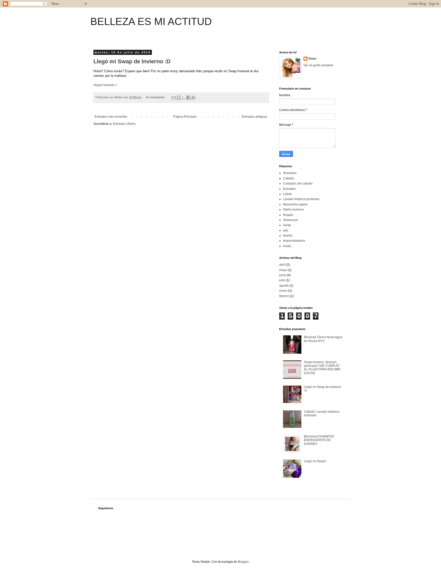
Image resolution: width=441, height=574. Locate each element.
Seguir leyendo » (105, 85)
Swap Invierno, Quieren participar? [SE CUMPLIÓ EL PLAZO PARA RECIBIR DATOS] (322, 367)
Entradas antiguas (254, 116)
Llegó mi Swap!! (315, 461)
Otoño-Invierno (293, 209)
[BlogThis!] (178, 97)
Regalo (288, 215)
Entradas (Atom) (124, 124)
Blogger (243, 562)
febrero (284, 296)
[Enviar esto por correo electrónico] (173, 97)
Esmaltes (289, 189)
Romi (312, 58)
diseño (287, 235)
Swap (287, 225)
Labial (287, 194)
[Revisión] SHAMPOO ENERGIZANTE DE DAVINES (319, 440)
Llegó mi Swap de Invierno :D (131, 61)
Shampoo (290, 173)
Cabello (288, 178)
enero (283, 290)
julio (282, 280)
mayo (283, 270)
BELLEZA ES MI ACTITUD (151, 21)
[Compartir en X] (183, 97)
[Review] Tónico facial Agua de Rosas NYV (323, 339)
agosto (284, 285)
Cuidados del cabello (298, 183)
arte (285, 230)
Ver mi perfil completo (318, 65)
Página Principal (184, 116)
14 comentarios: (155, 97)
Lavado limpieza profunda (301, 199)
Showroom (290, 220)
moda (287, 246)
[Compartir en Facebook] (188, 97)
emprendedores (294, 240)
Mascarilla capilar (295, 204)
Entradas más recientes (111, 116)
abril (282, 264)
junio (282, 275)
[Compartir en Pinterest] (193, 97)
